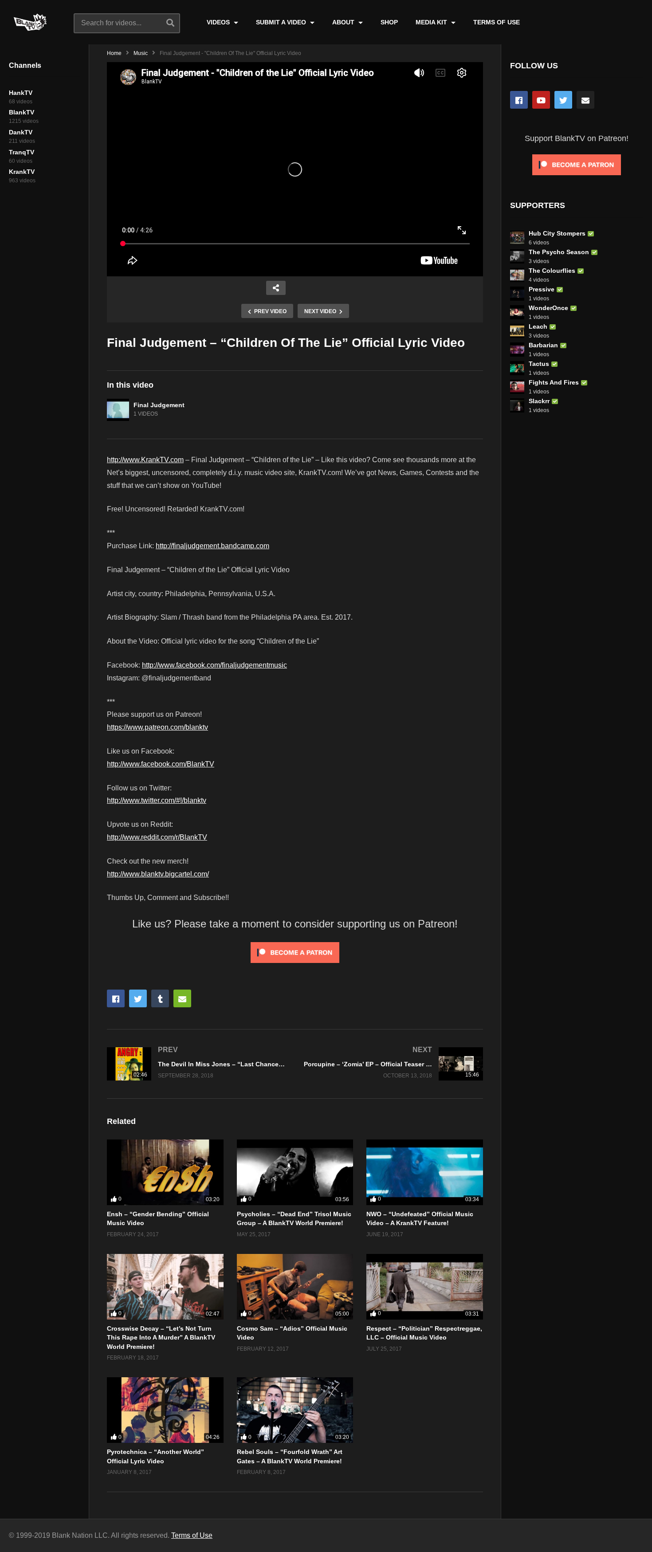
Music (141, 53)
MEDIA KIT (432, 22)
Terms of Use (191, 1535)
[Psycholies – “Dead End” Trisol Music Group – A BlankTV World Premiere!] (295, 1172)
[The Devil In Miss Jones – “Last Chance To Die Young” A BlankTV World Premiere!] (196, 1063)
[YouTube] (541, 100)
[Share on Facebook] (116, 998)
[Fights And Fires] (517, 387)
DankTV (20, 132)
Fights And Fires (554, 382)
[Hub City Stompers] (517, 238)
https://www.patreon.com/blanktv (157, 727)
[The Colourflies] (517, 275)
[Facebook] (519, 100)
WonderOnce (548, 307)
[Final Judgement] (118, 410)
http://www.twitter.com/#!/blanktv (156, 800)
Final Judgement (159, 405)
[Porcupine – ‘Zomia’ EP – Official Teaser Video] (393, 1063)
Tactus (539, 363)
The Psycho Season (559, 251)
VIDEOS (219, 22)
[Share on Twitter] (138, 998)
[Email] (585, 100)
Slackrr (539, 401)
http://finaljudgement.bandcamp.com (212, 546)
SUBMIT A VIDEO (282, 22)
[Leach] (517, 331)
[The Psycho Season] (517, 256)
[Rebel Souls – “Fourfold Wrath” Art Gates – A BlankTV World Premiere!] (295, 1410)
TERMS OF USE (496, 22)
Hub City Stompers (557, 233)
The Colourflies (552, 270)
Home (114, 53)
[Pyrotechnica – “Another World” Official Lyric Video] (165, 1410)
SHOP (389, 22)
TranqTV (21, 152)
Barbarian (543, 345)
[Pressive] (517, 294)
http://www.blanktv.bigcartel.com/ (158, 874)
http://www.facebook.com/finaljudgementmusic (214, 665)
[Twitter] (563, 100)
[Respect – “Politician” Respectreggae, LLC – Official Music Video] (424, 1287)
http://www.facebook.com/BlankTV (160, 764)
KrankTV (22, 171)
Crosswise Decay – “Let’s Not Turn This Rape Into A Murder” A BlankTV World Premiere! (161, 1337)
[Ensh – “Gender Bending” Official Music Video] (165, 1172)
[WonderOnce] (517, 312)
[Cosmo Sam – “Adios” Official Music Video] (295, 1287)
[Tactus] (517, 368)
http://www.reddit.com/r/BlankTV (157, 837)
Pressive (541, 289)
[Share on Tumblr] (160, 998)
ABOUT (344, 22)
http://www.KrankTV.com (145, 460)
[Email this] (182, 998)
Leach (538, 326)
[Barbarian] (517, 349)
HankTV (20, 92)
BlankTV (21, 112)
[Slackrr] (517, 405)
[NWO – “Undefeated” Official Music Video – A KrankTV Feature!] (424, 1172)
